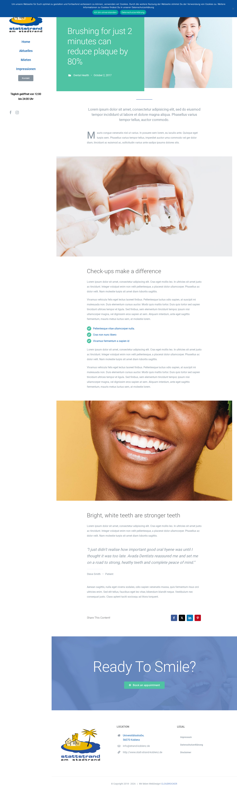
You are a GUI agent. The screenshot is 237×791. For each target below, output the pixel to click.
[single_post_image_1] (144, 157)
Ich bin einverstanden (105, 12)
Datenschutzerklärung (133, 12)
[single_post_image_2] (144, 401)
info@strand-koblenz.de (136, 745)
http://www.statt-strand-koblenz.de (142, 752)
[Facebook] (174, 618)
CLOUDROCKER (169, 783)
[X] (182, 618)
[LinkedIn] (190, 618)
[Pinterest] (198, 618)
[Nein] (233, 8)
